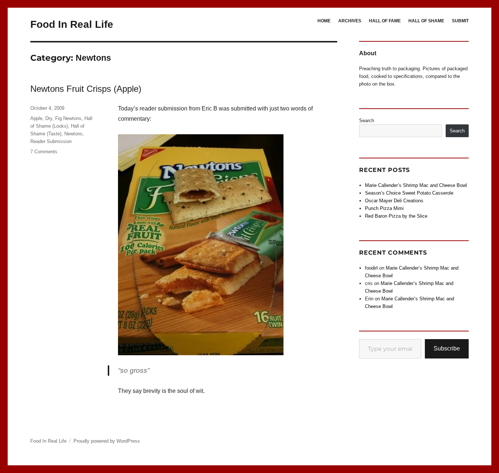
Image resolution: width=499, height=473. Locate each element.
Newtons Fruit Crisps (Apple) (85, 89)
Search (366, 120)
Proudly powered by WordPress (106, 441)
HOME (324, 20)
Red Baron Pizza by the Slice (396, 216)
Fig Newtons (68, 118)
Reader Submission (51, 141)
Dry (48, 118)
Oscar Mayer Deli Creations (394, 200)
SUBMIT (460, 20)
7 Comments (43, 151)
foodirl (371, 268)
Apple (36, 118)
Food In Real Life (71, 24)
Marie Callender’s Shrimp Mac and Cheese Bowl (416, 185)
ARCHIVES (349, 20)
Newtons (73, 133)
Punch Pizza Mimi (384, 208)
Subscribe (447, 348)
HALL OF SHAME (426, 20)
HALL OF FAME (385, 20)
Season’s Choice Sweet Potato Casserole (409, 193)
